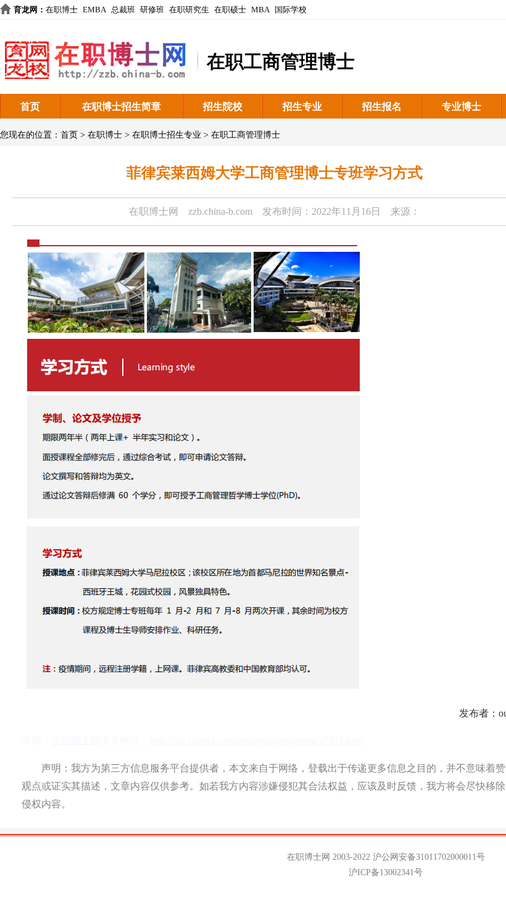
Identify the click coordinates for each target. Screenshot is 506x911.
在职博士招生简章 (121, 106)
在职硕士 (230, 9)
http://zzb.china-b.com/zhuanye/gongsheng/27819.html (256, 740)
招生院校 (223, 106)
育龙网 (26, 9)
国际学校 (291, 9)
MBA (260, 9)
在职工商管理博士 (245, 134)
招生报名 (382, 106)
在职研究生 (189, 9)
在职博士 (62, 9)
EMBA (94, 9)
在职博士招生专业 (166, 134)
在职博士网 (153, 211)
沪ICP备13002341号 (386, 872)
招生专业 (302, 106)
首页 (30, 106)
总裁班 (123, 9)
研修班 (152, 9)
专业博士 (461, 106)
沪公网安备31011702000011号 (429, 857)
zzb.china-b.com (220, 211)
